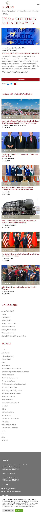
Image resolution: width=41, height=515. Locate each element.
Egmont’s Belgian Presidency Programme (15, 372)
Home (3, 11)
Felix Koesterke (9, 159)
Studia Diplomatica (7, 333)
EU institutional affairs (9, 387)
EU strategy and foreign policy (11, 53)
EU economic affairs (8, 381)
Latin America (6, 415)
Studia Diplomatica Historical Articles (13, 336)
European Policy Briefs (9, 323)
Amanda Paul (21, 125)
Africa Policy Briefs (7, 311)
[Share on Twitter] (11, 84)
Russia (3, 431)
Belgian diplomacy (7, 356)
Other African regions (8, 424)
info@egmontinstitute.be (12, 491)
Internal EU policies (7, 412)
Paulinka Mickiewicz (10, 125)
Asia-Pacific (5, 353)
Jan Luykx (7, 192)
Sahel (3, 434)
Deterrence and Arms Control (11, 368)
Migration (4, 421)
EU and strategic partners (9, 378)
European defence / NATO (30, 53)
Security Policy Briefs (10, 50)
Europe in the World (8, 396)
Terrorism (4, 440)
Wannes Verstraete (10, 225)
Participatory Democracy (9, 427)
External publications (8, 326)
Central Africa (6, 359)
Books (3, 314)
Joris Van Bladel (9, 291)
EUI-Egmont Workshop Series (11, 393)
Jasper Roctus (8, 258)
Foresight (4, 406)
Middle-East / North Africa (10, 418)
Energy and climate (7, 375)
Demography (5, 365)
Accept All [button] (19, 510)
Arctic (3, 350)
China (3, 362)
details (6, 117)
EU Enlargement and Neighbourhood (13, 384)
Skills (3, 437)
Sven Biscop (8, 48)
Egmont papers (6, 320)
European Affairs (7, 399)
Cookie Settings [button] (8, 510)
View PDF (21, 79)
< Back (4, 14)
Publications (11, 11)
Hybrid (3, 409)
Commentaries (6, 317)
